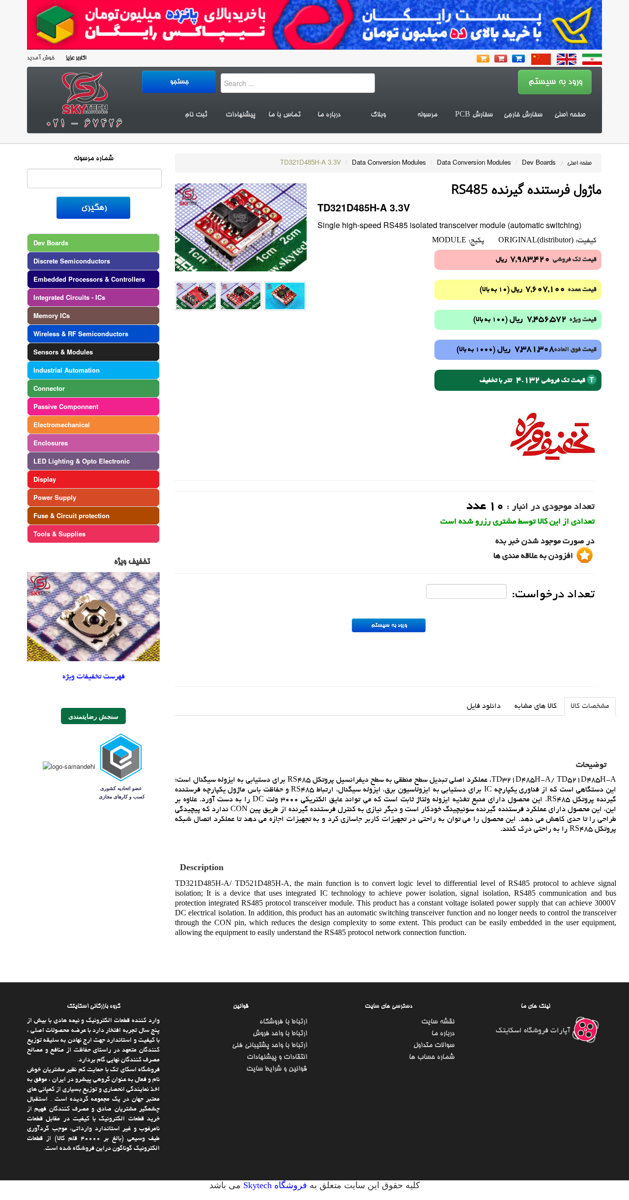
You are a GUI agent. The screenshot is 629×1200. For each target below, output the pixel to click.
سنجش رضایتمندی (93, 716)
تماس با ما (284, 115)
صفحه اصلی (569, 115)
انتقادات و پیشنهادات (277, 1057)
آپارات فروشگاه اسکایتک (534, 1031)
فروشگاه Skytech (274, 1185)
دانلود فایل (484, 706)
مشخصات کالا (590, 706)
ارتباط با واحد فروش (280, 1034)
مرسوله (427, 115)
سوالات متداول (434, 1046)
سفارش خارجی (523, 115)
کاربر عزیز (74, 58)
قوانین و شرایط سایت (276, 1069)
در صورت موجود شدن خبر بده (545, 541)
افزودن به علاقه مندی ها (533, 556)
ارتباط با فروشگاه (283, 1022)
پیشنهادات (241, 115)
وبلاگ (378, 115)
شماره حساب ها (432, 1057)
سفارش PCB (474, 115)
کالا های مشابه (536, 706)
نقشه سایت (438, 1022)
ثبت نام (196, 115)
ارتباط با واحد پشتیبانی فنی (269, 1046)
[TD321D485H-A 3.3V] (241, 226)
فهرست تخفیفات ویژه (93, 677)
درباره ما (329, 115)
